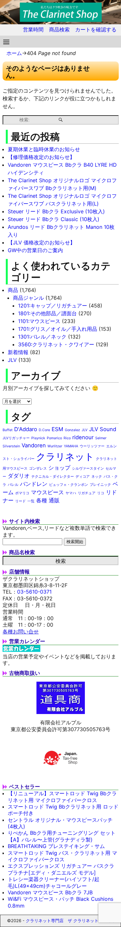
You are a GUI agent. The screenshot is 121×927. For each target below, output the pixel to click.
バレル (13, 485)
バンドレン (33, 484)
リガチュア (87, 493)
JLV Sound (102, 429)
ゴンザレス (38, 468)
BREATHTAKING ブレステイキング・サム (56, 846)
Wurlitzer (54, 446)
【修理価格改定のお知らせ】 (41, 157)
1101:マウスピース (39, 321)
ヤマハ (71, 493)
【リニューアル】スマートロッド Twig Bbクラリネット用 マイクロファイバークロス (62, 796)
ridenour (83, 437)
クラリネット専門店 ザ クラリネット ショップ (71, 920)
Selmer (100, 438)
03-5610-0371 (34, 591)
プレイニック (100, 485)
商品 (13, 290)
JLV (12, 360)
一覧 (31, 501)
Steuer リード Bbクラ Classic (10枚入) (53, 219)
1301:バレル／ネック (42, 336)
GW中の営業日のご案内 (35, 250)
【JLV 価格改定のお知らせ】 (41, 242)
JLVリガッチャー (16, 438)
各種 (41, 500)
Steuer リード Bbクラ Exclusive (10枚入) (56, 211)
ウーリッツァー (92, 446)
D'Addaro (25, 429)
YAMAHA (71, 446)
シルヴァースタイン (88, 468)
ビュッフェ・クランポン (68, 485)
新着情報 (18, 352)
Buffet (8, 430)
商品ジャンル (28, 298)
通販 (54, 500)
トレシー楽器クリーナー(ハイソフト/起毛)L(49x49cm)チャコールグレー (53, 882)
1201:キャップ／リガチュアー (52, 305)
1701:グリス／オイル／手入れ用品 (57, 329)
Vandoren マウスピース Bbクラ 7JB (50, 892)
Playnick (38, 438)
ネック (96, 477)
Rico (67, 438)
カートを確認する (95, 29)
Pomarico (54, 438)
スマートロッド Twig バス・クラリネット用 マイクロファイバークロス (62, 856)
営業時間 (33, 29)
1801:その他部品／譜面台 (47, 313)
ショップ (59, 467)
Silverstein (11, 446)
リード (20, 501)
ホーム (14, 53)
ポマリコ (22, 493)
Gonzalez (72, 430)
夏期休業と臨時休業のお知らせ (44, 149)
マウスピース (47, 492)
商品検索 (59, 29)
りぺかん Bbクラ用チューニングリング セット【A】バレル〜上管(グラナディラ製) (62, 836)
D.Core (44, 430)
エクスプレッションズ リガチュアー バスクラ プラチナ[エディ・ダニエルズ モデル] (61, 869)
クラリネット (65, 456)
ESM (57, 429)
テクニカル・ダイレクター (52, 477)
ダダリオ (19, 476)
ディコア (83, 477)
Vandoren (34, 445)
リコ (100, 493)
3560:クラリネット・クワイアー (56, 344)
